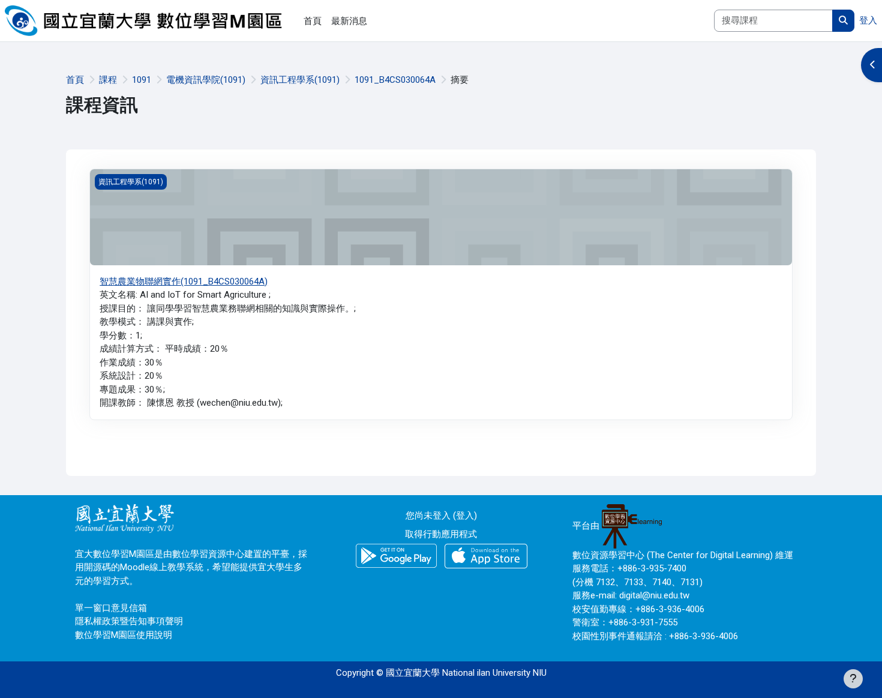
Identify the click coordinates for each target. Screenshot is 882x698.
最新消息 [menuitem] (349, 21)
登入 (868, 20)
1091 (141, 79)
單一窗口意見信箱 (111, 608)
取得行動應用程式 (441, 534)
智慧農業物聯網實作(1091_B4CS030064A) (184, 281)
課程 (108, 79)
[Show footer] (853, 678)
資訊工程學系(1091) (300, 79)
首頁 (75, 79)
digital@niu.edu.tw (654, 595)
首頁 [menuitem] (313, 21)
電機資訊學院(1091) (205, 79)
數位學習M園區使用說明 (123, 635)
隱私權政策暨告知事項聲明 (129, 621)
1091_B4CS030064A (395, 79)
